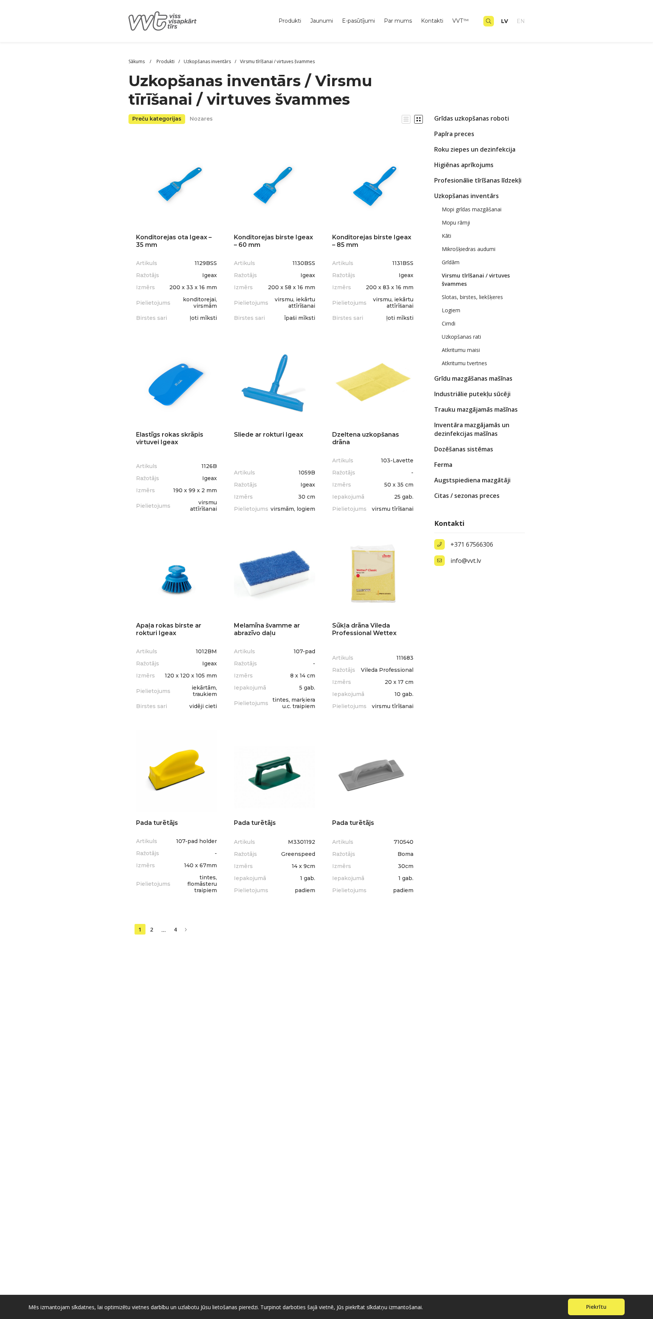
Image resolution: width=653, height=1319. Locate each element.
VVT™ (460, 21)
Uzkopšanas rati (461, 336)
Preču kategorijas (156, 118)
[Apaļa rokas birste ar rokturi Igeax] (176, 573)
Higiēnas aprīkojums (464, 165)
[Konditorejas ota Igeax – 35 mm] (176, 185)
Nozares (201, 118)
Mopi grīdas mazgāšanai (471, 209)
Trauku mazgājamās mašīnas (476, 409)
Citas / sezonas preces (467, 495)
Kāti (446, 235)
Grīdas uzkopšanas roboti (471, 118)
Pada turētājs (157, 822)
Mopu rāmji (456, 222)
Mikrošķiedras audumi (468, 249)
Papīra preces (454, 134)
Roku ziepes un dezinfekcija (474, 149)
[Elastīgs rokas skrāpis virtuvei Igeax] (176, 382)
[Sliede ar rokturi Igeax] (274, 382)
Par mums (398, 21)
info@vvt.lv (465, 560)
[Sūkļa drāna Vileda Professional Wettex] (372, 573)
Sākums (137, 61)
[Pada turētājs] (176, 771)
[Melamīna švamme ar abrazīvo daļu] (274, 573)
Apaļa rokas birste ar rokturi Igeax (168, 629)
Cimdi (448, 323)
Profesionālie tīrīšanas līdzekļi (477, 180)
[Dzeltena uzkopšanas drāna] (372, 382)
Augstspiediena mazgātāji (472, 480)
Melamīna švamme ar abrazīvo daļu (267, 629)
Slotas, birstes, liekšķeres (472, 297)
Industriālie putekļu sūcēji (472, 394)
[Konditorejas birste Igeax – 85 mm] (372, 185)
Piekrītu (596, 1306)
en (521, 21)
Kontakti (432, 21)
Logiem (451, 310)
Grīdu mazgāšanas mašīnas (473, 378)
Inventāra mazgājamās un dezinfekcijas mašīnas (471, 429)
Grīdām (451, 262)
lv (504, 21)
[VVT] (162, 21)
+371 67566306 (471, 544)
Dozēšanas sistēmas (463, 449)
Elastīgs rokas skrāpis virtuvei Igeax (169, 438)
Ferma (443, 464)
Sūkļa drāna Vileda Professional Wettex (364, 629)
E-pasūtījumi (358, 21)
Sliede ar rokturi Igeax (268, 434)
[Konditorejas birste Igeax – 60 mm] (274, 185)
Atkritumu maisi (461, 349)
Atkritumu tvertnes (464, 363)
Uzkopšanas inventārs (466, 196)
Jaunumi (321, 21)
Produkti (290, 21)
